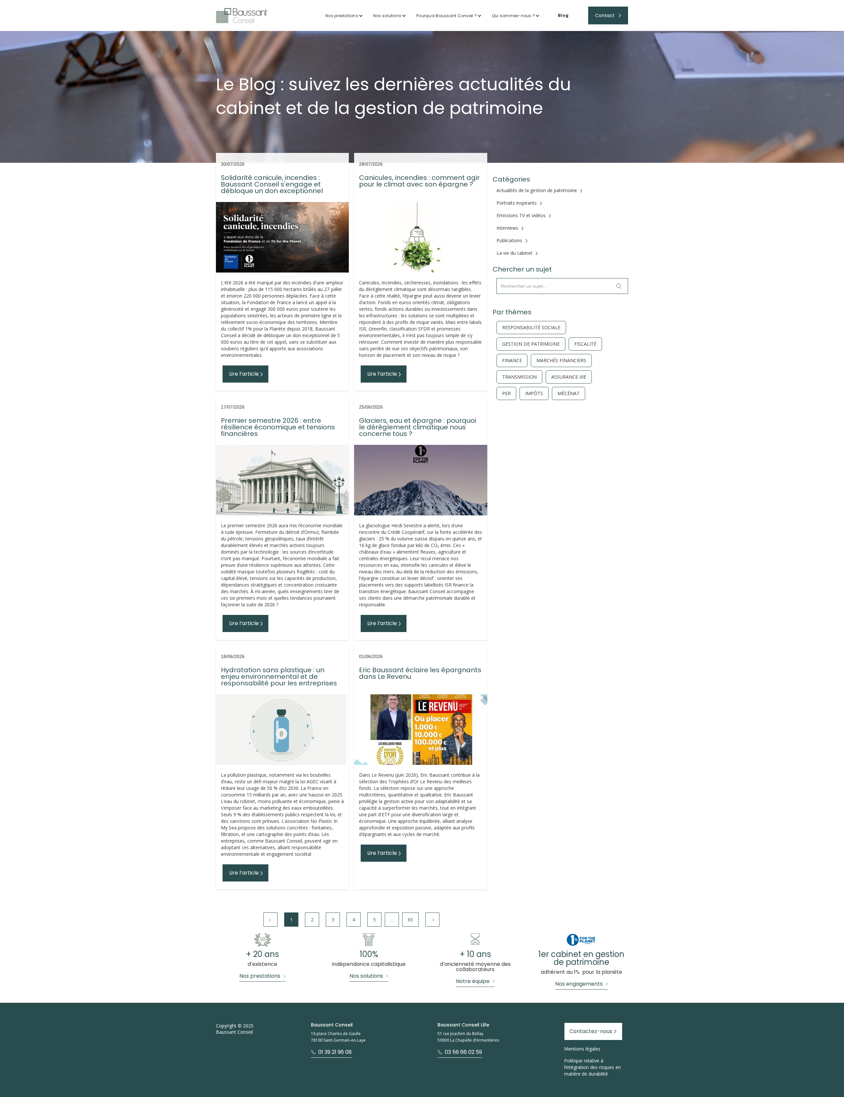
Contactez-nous (590, 1031)
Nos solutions (387, 15)
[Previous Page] (270, 919)
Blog (563, 15)
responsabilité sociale (531, 327)
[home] (241, 15)
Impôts (534, 393)
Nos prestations (341, 15)
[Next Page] (432, 919)
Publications (509, 240)
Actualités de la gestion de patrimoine (537, 190)
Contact (605, 15)
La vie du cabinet (514, 253)
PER (506, 393)
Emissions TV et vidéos (521, 215)
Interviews (507, 228)
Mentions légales (582, 1049)
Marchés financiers (561, 360)
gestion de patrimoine (531, 344)
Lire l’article (244, 374)
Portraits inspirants (517, 203)
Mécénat (569, 393)
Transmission (519, 377)
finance (512, 360)
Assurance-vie (568, 377)
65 (410, 919)
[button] (344, 15)
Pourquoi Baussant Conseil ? (446, 15)
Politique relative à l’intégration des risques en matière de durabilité (592, 1067)
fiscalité (585, 344)
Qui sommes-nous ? (513, 15)
